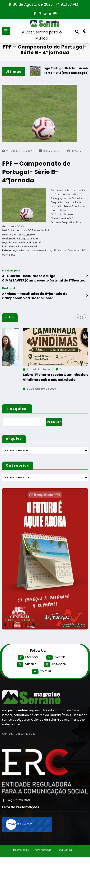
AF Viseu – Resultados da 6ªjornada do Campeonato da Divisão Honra (34, 296)
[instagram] (50, 13)
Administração (43, 850)
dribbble (30, 664)
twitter (59, 657)
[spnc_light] (84, 32)
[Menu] (6, 31)
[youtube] (55, 13)
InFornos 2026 (21, 850)
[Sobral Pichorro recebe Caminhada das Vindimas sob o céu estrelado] (45, 347)
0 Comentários (51, 151)
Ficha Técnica (64, 850)
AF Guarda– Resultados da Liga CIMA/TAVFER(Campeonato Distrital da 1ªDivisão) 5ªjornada (44, 278)
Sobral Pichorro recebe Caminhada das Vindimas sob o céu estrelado (38, 377)
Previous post (11, 270)
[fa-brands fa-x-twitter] (40, 13)
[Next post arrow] (87, 295)
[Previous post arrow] (87, 275)
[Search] (77, 32)
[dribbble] (45, 13)
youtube (45, 671)
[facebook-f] (35, 13)
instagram (59, 664)
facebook (32, 657)
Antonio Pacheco (18, 369)
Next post (8, 288)
